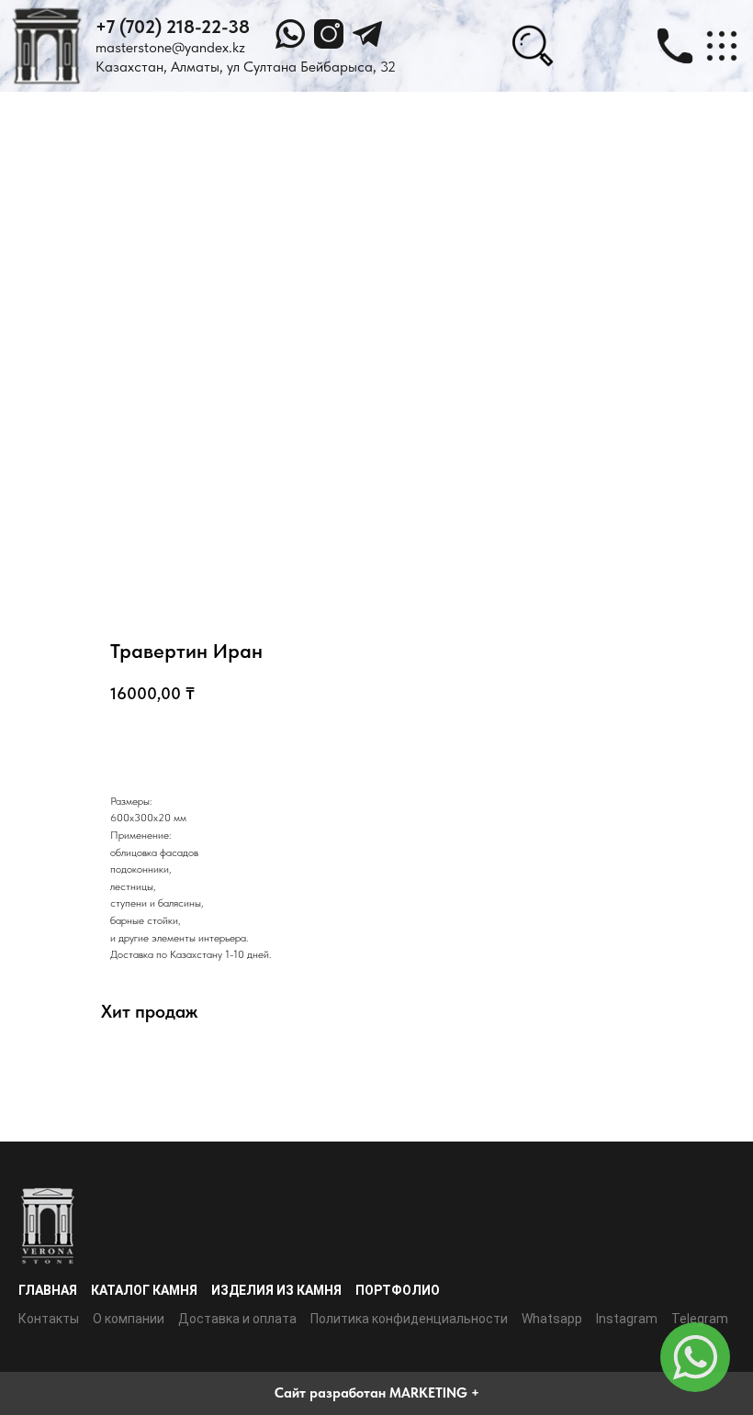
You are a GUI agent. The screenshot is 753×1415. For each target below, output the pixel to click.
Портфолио (397, 1290)
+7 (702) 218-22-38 (173, 27)
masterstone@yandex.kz (170, 47)
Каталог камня (144, 1290)
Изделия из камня (276, 1290)
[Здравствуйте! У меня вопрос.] (695, 1357)
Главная (47, 1290)
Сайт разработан (330, 1393)
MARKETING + (434, 1393)
